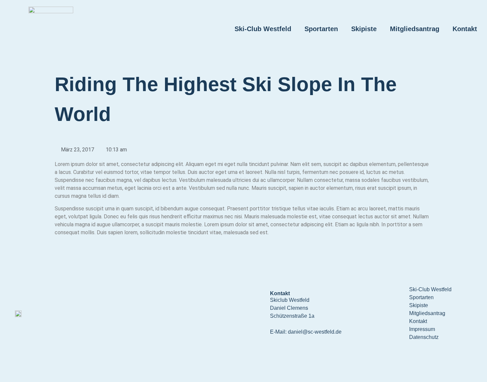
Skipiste (364, 28)
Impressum (422, 329)
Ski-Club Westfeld (263, 28)
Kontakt (465, 28)
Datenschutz (424, 337)
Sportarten (321, 28)
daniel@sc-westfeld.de (315, 332)
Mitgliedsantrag (414, 28)
